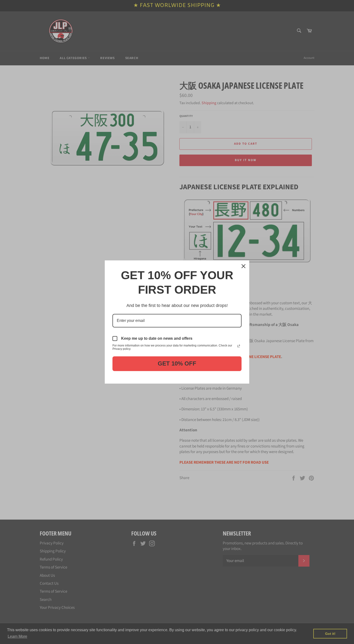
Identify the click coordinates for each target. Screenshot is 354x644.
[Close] (243, 266)
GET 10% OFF (177, 363)
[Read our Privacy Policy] (239, 346)
